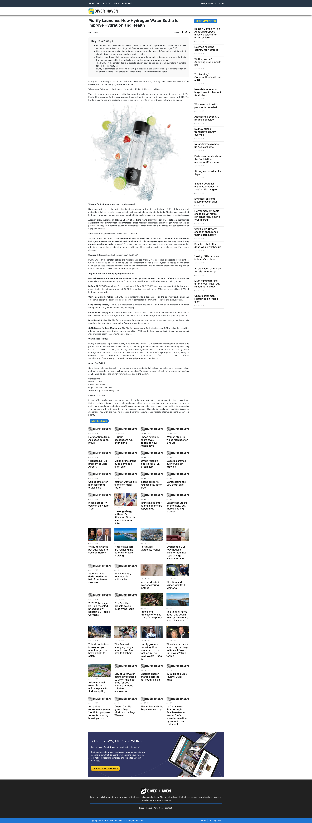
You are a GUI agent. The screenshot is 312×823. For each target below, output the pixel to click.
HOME (92, 3)
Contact (168, 808)
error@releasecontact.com (133, 406)
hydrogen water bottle (116, 94)
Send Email (99, 384)
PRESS (116, 3)
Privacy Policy (216, 820)
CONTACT (127, 3)
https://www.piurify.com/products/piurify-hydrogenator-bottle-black (128, 358)
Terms (203, 820)
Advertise (158, 808)
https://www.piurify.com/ (108, 390)
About (149, 808)
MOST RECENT (104, 3)
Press (141, 808)
